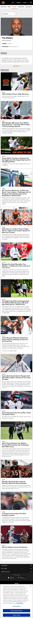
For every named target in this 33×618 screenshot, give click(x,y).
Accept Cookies (16, 615)
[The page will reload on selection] (8, 14)
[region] (16, 601)
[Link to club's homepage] (3, 2)
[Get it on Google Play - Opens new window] (21, 578)
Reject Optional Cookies (16, 610)
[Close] (30, 586)
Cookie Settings (16, 606)
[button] (16, 66)
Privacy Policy (19, 603)
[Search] (28, 2)
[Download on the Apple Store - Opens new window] (11, 577)
